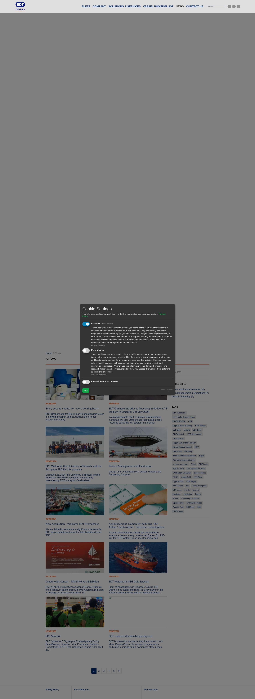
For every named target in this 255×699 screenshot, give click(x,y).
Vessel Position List (158, 6)
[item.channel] (229, 6)
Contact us (194, 6)
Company (99, 6)
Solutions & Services (124, 6)
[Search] (223, 7)
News (180, 6)
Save (85, 390)
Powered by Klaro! (166, 390)
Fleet (86, 6)
